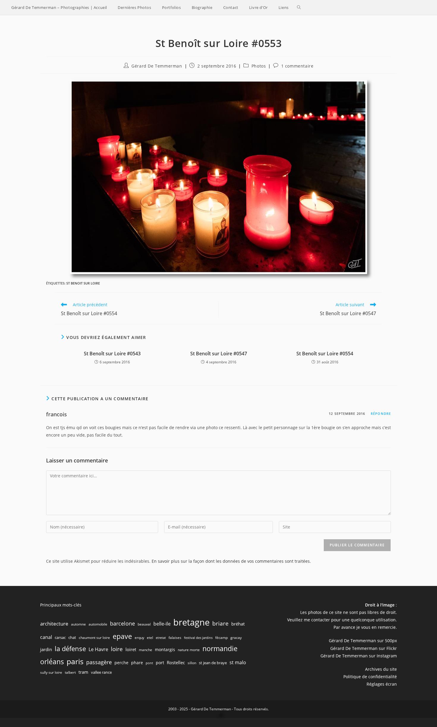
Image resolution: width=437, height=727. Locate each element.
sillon (192, 662)
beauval (144, 624)
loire (117, 649)
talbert (70, 672)
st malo (237, 662)
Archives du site (381, 669)
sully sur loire (51, 672)
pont (149, 663)
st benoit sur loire (83, 283)
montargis (165, 649)
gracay (236, 637)
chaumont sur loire (94, 637)
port (160, 662)
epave (122, 636)
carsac (60, 637)
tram (83, 672)
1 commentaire (297, 66)
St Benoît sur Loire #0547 (218, 353)
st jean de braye (213, 662)
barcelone (122, 623)
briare (220, 623)
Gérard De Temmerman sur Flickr (363, 648)
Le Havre (98, 649)
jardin (46, 649)
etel (150, 637)
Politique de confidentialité (370, 676)
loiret (130, 649)
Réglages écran (382, 684)
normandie (220, 648)
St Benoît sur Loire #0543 (112, 353)
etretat (161, 638)
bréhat (238, 624)
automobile (98, 624)
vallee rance (101, 672)
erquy (139, 637)
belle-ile (162, 623)
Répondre (381, 413)
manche (145, 649)
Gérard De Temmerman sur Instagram (358, 656)
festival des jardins (198, 638)
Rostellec (176, 662)
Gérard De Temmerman (156, 66)
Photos (258, 66)
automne (78, 624)
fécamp (221, 637)
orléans (52, 661)
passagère (99, 662)
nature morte (189, 649)
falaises (175, 637)
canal (46, 637)
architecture (54, 623)
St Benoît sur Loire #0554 (324, 353)
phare (137, 662)
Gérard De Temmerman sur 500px (363, 640)
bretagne (191, 622)
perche (121, 662)
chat (72, 637)
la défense (70, 648)
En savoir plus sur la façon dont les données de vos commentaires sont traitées (231, 561)
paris (75, 661)
